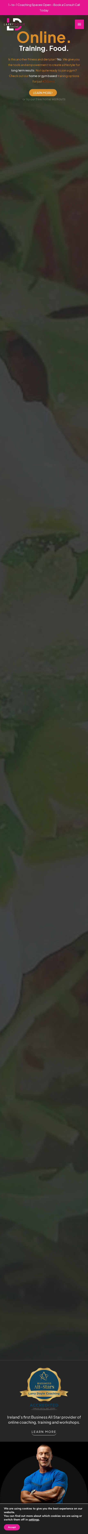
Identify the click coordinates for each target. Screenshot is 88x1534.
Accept (12, 1527)
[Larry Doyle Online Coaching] (14, 24)
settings (34, 1520)
